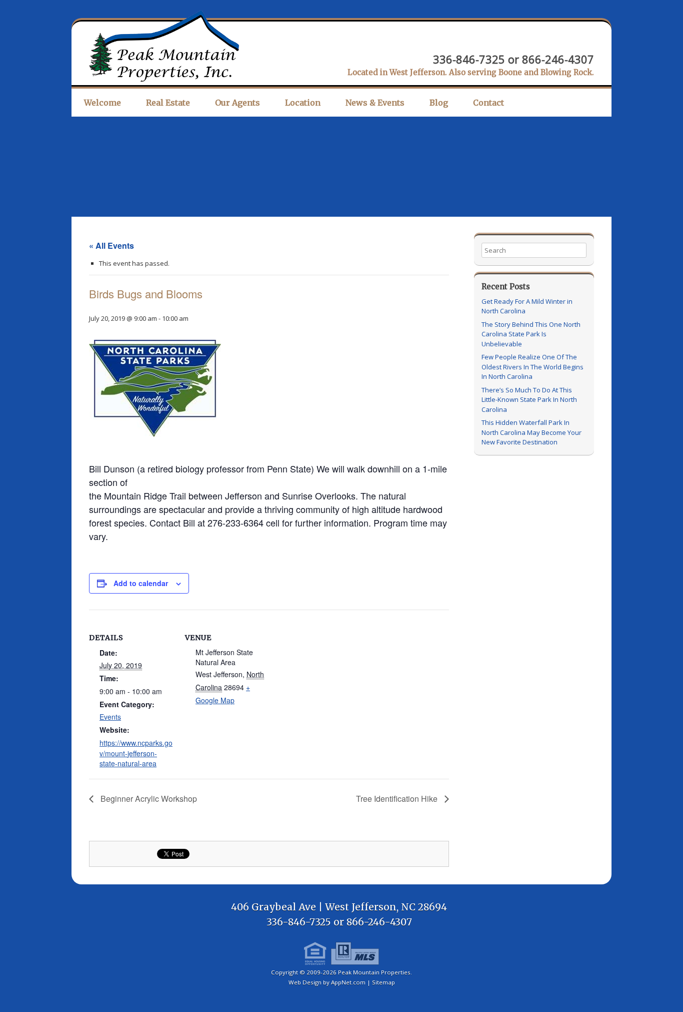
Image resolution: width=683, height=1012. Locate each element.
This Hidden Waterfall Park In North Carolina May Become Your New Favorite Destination (532, 432)
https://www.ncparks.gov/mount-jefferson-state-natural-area (136, 753)
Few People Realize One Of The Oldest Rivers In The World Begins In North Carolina (533, 366)
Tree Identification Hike (398, 798)
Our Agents (237, 103)
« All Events (111, 245)
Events (110, 717)
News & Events (375, 103)
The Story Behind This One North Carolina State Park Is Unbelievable (531, 334)
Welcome (102, 103)
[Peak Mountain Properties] (164, 46)
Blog (439, 103)
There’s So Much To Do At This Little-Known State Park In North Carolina (529, 399)
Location (302, 103)
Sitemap (383, 982)
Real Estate (168, 103)
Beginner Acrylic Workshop (147, 798)
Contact (488, 103)
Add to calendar (141, 583)
